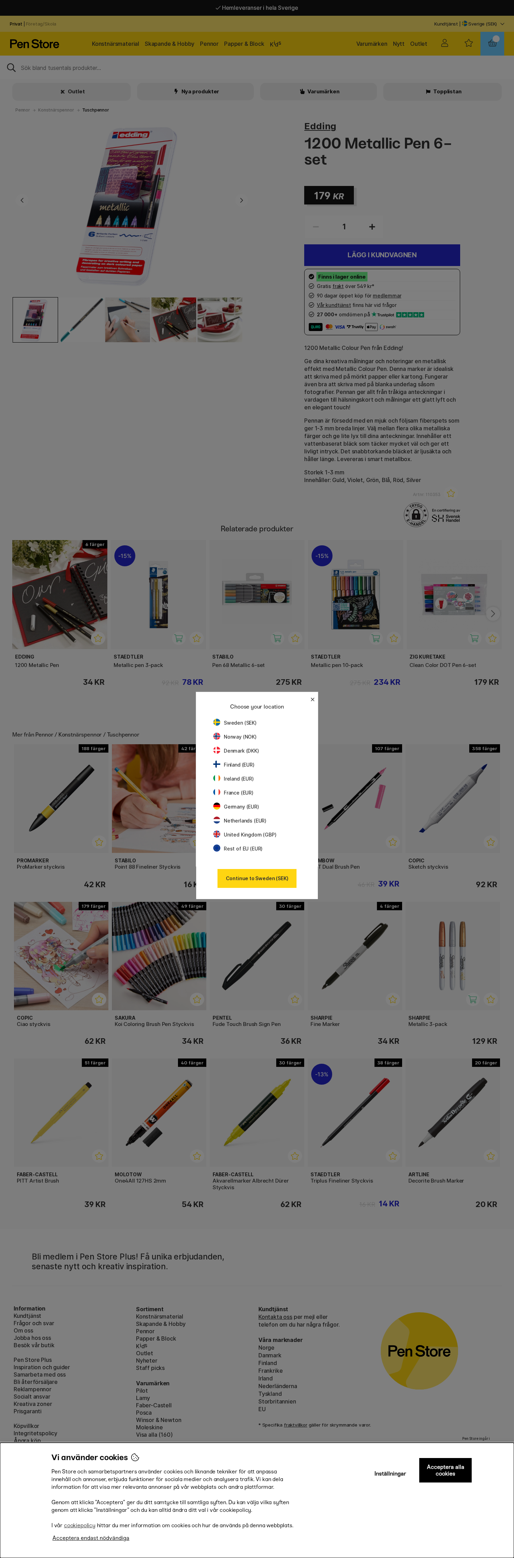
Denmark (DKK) (241, 751)
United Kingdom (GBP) (250, 835)
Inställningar (390, 1473)
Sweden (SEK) (240, 723)
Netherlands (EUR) (245, 821)
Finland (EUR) (239, 765)
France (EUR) (239, 793)
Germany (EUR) (241, 807)
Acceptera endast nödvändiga (90, 1538)
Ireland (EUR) (239, 779)
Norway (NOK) (240, 737)
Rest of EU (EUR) (243, 849)
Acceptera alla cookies (445, 1470)
